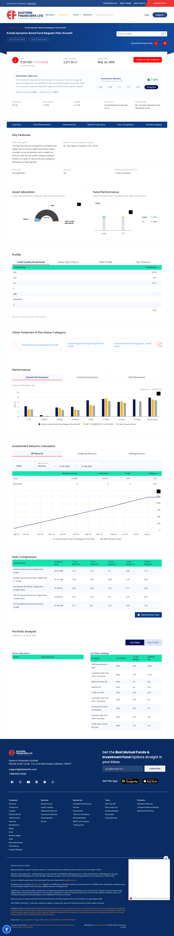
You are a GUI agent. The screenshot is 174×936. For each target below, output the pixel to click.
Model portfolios (111, 811)
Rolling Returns (137, 453)
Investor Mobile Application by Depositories (93, 912)
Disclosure (62, 925)
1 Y (119, 87)
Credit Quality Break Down (31, 262)
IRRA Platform (111, 910)
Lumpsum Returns (87, 453)
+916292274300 (17, 773)
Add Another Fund (150, 614)
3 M (100, 87)
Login (146, 15)
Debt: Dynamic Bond (17, 39)
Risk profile (109, 814)
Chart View (153, 642)
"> (165, 33)
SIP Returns (37, 453)
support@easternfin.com (23, 769)
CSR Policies (14, 846)
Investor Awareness (48, 915)
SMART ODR (121, 910)
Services (12, 821)
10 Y (138, 87)
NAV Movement (137, 377)
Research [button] (64, 14)
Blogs (11, 828)
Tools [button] (76, 14)
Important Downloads (82, 804)
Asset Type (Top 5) (68, 262)
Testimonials (14, 818)
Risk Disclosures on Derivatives (22, 927)
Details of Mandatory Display (41, 910)
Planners (87, 14)
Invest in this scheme (147, 59)
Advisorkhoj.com (100, 925)
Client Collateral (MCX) (31, 915)
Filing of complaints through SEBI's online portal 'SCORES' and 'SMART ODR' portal (47, 920)
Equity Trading (47, 807)
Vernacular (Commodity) (81, 910)
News (11, 832)
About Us (12, 804)
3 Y (128, 87)
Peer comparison (125, 124)
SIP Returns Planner (145, 804)
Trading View (78, 825)
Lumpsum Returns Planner (148, 807)
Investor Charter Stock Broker (84, 908)
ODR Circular (114, 912)
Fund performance (42, 124)
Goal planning (111, 818)
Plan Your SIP (110, 804)
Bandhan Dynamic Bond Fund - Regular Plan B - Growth (30, 579)
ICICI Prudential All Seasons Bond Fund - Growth (28, 605)
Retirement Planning (145, 811)
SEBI (24, 908)
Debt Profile (105, 262)
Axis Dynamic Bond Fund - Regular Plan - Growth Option (28, 588)
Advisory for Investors (65, 908)
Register (160, 15)
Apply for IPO (139, 3)
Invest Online (125, 3)
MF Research (18, 28)
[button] (159, 344)
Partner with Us (110, 3)
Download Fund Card (141, 43)
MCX (35, 908)
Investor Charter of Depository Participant (110, 908)
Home (9, 28)
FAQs (11, 839)
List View (135, 642)
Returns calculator (96, 124)
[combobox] (45, 466)
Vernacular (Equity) (98, 910)
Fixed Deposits (47, 818)
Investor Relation (16, 849)
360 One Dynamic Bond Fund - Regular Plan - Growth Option (30, 597)
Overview (16, 124)
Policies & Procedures (34, 925)
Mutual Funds (46, 804)
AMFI (55, 908)
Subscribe (154, 768)
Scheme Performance (37, 377)
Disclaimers (78, 811)
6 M (110, 87)
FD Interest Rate (79, 818)
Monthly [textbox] (42, 466)
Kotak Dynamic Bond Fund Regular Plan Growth (40, 345)
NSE (31, 908)
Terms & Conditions (81, 814)
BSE (28, 908)
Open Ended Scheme (39, 39)
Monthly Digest (15, 835)
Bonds (43, 821)
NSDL (40, 908)
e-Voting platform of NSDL (21, 910)
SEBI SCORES (48, 908)
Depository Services (49, 811)
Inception (151, 87)
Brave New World (16, 842)
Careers (12, 811)
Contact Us (13, 807)
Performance (69, 124)
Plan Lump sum (111, 807)
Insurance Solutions (49, 814)
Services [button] (50, 14)
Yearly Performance (87, 377)
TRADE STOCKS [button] (159, 3)
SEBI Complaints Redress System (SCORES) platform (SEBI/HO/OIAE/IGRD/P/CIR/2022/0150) (44, 912)
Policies (76, 807)
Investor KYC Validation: (21, 3)
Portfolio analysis (154, 124)
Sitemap (70, 925)
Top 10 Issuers (143, 262)
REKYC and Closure (81, 821)
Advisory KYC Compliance (62, 910)
